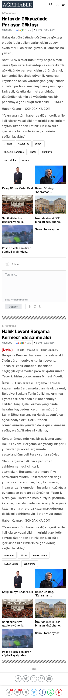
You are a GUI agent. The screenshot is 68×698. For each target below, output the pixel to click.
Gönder (13, 306)
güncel (38, 143)
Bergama (9, 555)
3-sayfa (8, 143)
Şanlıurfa (47, 151)
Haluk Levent (40, 555)
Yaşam (25, 160)
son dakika (10, 160)
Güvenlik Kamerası (14, 151)
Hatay (33, 151)
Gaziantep (23, 143)
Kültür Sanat (11, 563)
